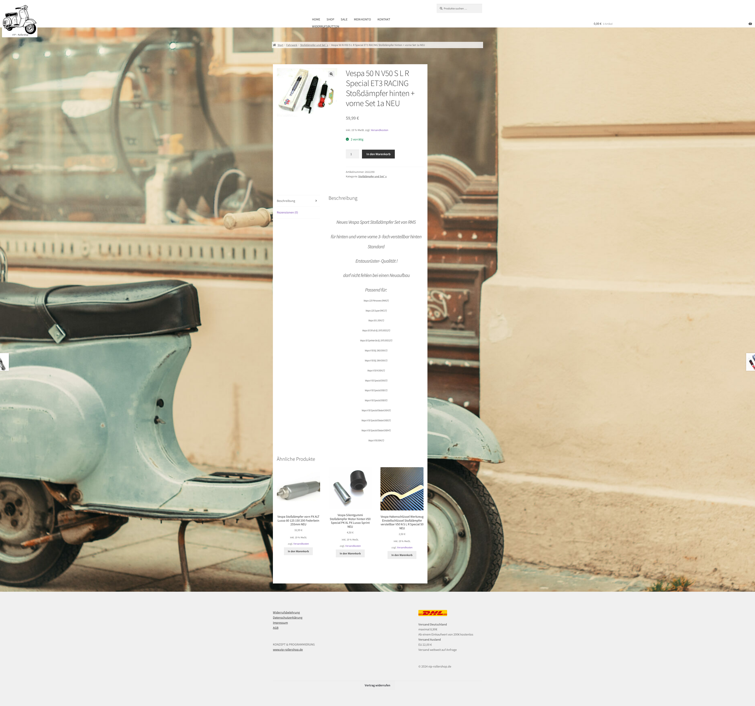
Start (280, 45)
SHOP (330, 19)
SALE (344, 19)
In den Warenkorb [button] (298, 551)
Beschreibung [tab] (286, 201)
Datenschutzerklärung (287, 617)
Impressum (280, 623)
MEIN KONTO (362, 19)
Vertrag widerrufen (377, 685)
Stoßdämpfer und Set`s (314, 45)
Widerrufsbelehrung (286, 612)
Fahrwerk (291, 45)
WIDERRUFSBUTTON (325, 26)
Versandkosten (379, 130)
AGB (275, 628)
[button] (331, 74)
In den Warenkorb (378, 154)
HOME (316, 19)
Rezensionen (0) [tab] (287, 212)
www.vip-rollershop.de (288, 649)
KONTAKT (384, 19)
